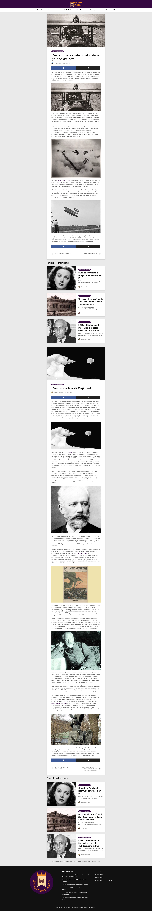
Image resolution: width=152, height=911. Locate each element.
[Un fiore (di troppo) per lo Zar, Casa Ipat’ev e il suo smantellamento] (61, 304)
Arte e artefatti (102, 10)
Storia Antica (41, 10)
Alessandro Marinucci (85, 286)
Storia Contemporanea (54, 10)
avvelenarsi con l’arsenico (58, 703)
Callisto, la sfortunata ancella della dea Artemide (75, 884)
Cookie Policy (99, 877)
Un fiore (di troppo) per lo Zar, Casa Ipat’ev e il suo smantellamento (90, 302)
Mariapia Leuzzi (57, 63)
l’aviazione (58, 195)
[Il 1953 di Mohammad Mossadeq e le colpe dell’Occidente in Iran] (61, 330)
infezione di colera (82, 553)
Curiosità (112, 10)
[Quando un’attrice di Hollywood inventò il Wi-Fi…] (61, 278)
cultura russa (68, 452)
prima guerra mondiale (64, 180)
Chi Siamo (98, 871)
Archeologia (92, 10)
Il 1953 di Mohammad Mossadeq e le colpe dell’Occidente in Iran (88, 328)
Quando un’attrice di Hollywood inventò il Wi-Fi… (90, 275)
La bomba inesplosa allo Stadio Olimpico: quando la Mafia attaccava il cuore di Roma (76, 861)
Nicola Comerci (84, 313)
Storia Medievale (69, 10)
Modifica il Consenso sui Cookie (104, 880)
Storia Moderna (81, 10)
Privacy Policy (99, 874)
